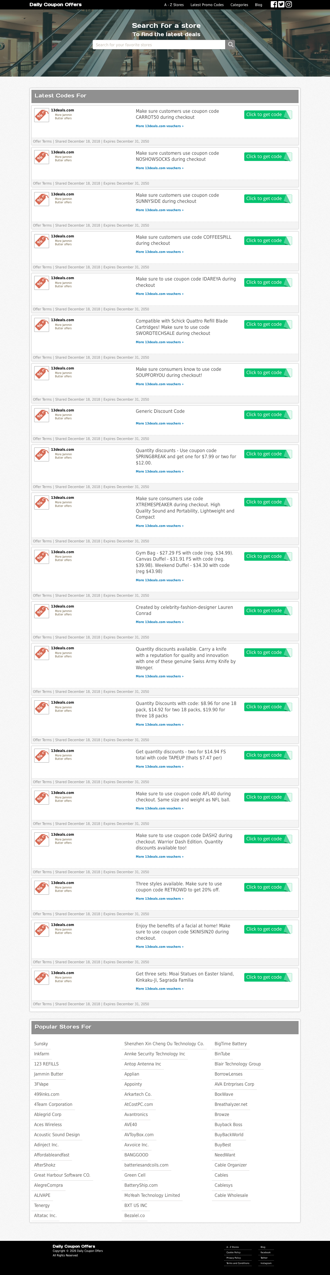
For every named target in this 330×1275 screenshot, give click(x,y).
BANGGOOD (136, 1155)
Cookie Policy (233, 1252)
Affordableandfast (51, 1155)
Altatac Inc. (45, 1215)
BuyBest (223, 1144)
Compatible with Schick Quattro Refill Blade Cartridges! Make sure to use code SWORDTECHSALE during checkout (182, 327)
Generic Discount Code (160, 411)
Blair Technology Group (238, 1064)
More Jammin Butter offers (63, 116)
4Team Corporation (53, 1104)
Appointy (133, 1084)
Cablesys (224, 1185)
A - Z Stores (174, 5)
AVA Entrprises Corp (234, 1084)
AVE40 (130, 1124)
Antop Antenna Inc (142, 1064)
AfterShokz (44, 1165)
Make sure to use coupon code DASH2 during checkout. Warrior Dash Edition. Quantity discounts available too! (184, 842)
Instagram (266, 1263)
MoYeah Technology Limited (152, 1195)
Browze (222, 1114)
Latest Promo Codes (207, 5)
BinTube (222, 1053)
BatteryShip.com (141, 1185)
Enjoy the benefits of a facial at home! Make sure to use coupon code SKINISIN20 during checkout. (183, 932)
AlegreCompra (48, 1185)
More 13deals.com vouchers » (160, 126)
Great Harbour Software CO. (62, 1175)
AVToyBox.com (139, 1134)
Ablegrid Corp (47, 1114)
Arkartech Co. (138, 1094)
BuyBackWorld (229, 1134)
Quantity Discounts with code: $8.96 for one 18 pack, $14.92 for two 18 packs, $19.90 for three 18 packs (186, 709)
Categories (239, 5)
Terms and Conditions (238, 1263)
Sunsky (41, 1043)
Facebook (266, 1252)
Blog (258, 5)
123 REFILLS (46, 1064)
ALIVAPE (42, 1195)
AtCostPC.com (138, 1104)
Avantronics (136, 1114)
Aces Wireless (48, 1124)
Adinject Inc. (46, 1144)
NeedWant (225, 1155)
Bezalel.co (134, 1215)
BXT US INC (135, 1205)
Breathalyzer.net (231, 1104)
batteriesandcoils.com (146, 1165)
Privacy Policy (234, 1257)
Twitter (264, 1257)
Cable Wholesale (231, 1195)
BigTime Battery (231, 1043)
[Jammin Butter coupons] (41, 115)
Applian (131, 1074)
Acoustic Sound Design (57, 1134)
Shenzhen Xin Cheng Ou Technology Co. (164, 1043)
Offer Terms (42, 141)
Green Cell (134, 1175)
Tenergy (42, 1205)
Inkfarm (41, 1053)
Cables (221, 1175)
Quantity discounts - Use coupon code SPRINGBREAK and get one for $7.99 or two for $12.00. (186, 457)
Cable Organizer (231, 1165)
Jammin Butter (48, 1074)
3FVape (41, 1084)
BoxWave (224, 1094)
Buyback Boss (228, 1124)
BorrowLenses (228, 1074)
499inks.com (46, 1094)
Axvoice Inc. (136, 1144)
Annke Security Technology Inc (154, 1053)
